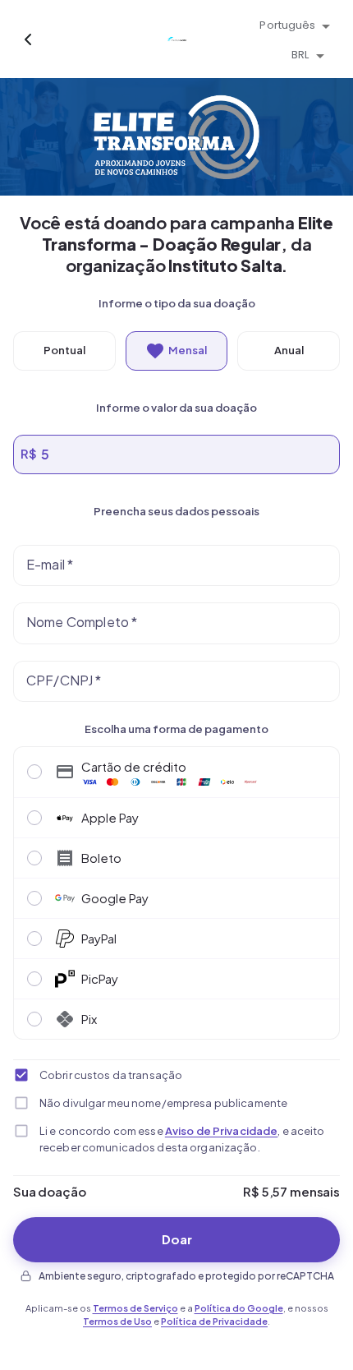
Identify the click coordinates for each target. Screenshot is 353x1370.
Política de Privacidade (214, 1321)
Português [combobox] (287, 25)
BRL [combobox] (300, 55)
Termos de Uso (117, 1321)
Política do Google (239, 1308)
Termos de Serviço (135, 1308)
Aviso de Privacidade (221, 1130)
